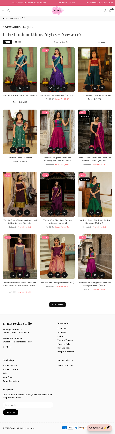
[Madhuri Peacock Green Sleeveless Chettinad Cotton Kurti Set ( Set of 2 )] (20, 256)
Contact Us (62, 328)
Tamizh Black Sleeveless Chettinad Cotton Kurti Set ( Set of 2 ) (95, 159)
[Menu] (3, 10)
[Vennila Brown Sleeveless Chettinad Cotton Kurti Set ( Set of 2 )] (20, 194)
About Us (62, 332)
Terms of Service (65, 340)
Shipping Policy (64, 344)
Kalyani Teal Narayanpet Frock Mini (95, 95)
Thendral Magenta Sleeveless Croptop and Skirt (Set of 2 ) (57, 159)
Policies (61, 336)
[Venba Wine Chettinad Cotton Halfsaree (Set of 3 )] (57, 194)
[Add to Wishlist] (13, 88)
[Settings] (105, 10)
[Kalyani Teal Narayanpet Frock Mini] (95, 69)
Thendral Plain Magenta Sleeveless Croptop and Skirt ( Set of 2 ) (95, 284)
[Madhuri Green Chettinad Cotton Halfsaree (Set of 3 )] (95, 194)
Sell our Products (65, 365)
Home (5, 18)
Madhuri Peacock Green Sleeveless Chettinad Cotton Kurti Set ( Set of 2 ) (20, 285)
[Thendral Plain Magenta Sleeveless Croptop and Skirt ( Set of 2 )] (95, 256)
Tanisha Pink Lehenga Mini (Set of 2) (57, 282)
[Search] (8, 10)
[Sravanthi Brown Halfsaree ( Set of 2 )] (20, 69)
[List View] (20, 42)
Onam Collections (11, 381)
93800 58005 (16, 338)
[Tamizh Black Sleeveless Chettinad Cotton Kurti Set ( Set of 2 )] (95, 132)
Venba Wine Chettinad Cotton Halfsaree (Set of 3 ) (57, 221)
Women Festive (10, 365)
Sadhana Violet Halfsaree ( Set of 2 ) (57, 95)
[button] (110, 10)
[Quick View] (27, 88)
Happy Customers (66, 351)
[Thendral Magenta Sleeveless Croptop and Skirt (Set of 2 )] (57, 132)
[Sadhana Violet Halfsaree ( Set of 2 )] (57, 69)
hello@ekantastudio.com (20, 341)
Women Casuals (10, 369)
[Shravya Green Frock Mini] (20, 132)
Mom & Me (7, 377)
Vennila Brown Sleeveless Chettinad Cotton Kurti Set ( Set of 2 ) (20, 221)
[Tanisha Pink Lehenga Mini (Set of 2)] (57, 256)
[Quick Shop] (20, 88)
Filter (8, 42)
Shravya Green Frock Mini (20, 157)
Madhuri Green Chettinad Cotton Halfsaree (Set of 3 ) (95, 221)
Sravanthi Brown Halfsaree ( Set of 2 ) (20, 97)
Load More (57, 304)
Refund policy (64, 348)
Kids (5, 373)
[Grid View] (16, 42)
